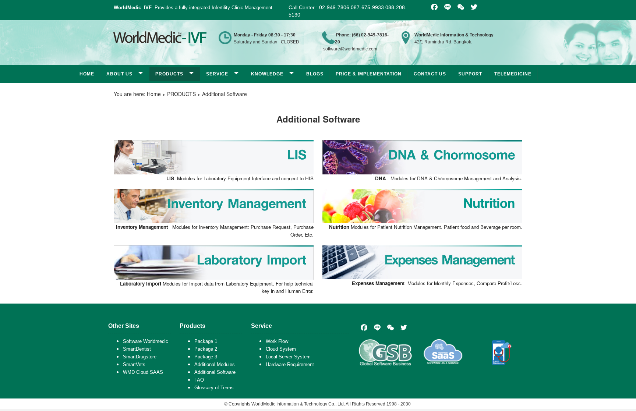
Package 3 (205, 356)
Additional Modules (214, 364)
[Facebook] (364, 327)
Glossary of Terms (214, 387)
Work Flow (277, 341)
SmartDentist (137, 349)
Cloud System (281, 349)
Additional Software (215, 372)
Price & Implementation (369, 74)
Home (87, 74)
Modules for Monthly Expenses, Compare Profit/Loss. (437, 283)
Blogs (315, 74)
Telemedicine (512, 74)
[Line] (377, 327)
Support (470, 74)
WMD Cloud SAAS (143, 372)
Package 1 (205, 341)
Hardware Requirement (290, 364)
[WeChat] (390, 327)
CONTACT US (430, 74)
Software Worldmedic (145, 341)
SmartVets (134, 364)
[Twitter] (404, 327)
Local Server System (288, 356)
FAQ (199, 380)
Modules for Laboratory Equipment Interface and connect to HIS (240, 178)
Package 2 (205, 349)
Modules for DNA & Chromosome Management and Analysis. (448, 178)
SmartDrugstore (139, 356)
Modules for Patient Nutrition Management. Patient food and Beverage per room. (425, 226)
